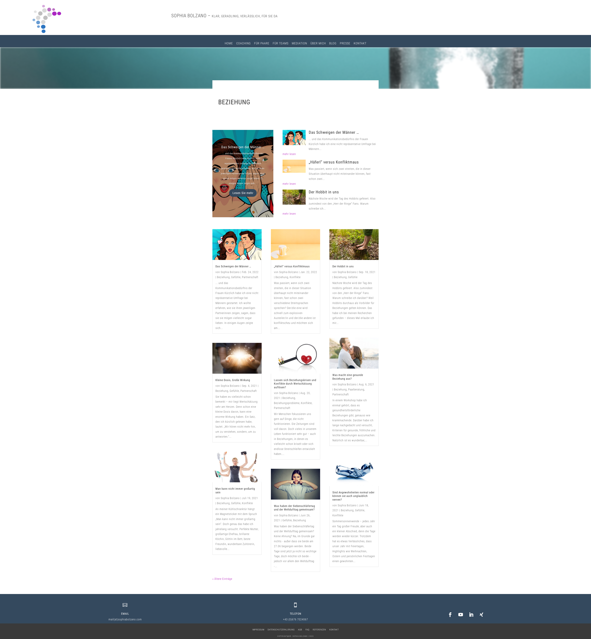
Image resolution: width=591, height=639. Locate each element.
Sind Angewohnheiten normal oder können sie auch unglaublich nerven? (353, 496)
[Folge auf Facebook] (450, 614)
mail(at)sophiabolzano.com (125, 619)
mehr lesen (289, 154)
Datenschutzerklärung (281, 629)
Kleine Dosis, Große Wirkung (232, 380)
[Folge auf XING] (481, 614)
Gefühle (236, 277)
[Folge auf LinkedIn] (471, 614)
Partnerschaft (250, 277)
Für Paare (261, 43)
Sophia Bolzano (230, 272)
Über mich (318, 43)
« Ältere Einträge (222, 578)
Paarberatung (356, 389)
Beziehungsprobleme (287, 403)
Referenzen (319, 629)
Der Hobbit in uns (324, 192)
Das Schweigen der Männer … (243, 147)
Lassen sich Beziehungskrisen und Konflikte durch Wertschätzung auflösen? (295, 383)
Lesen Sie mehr (243, 193)
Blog (332, 43)
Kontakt (360, 43)
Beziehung (223, 277)
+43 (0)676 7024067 (295, 619)
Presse (345, 43)
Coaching (243, 43)
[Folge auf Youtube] (460, 614)
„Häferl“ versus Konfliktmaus (334, 162)
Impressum (258, 629)
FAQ (307, 629)
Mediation (299, 43)
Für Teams (280, 43)
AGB (300, 629)
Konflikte (247, 503)
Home (229, 43)
